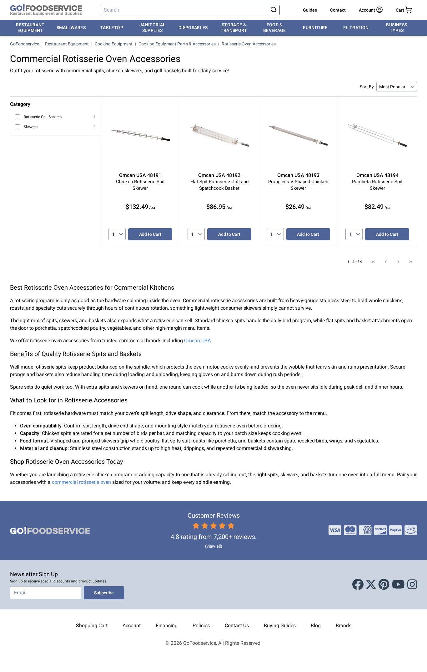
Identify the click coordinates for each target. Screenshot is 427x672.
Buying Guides (280, 625)
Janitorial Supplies (152, 27)
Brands (343, 625)
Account (132, 625)
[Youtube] (398, 584)
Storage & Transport (234, 27)
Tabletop (111, 27)
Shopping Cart (92, 625)
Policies (201, 625)
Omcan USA (197, 341)
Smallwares (71, 27)
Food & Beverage (274, 27)
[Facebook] (358, 584)
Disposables (193, 27)
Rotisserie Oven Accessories (249, 43)
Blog (316, 625)
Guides (310, 10)
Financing (167, 625)
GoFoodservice (24, 43)
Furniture (315, 27)
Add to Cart (150, 234)
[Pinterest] (383, 584)
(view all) (213, 546)
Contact (338, 10)
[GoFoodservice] (46, 10)
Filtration (356, 27)
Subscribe (104, 592)
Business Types (396, 27)
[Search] (273, 10)
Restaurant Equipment (30, 27)
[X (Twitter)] (371, 584)
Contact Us (237, 625)
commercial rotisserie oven (81, 482)
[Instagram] (412, 584)
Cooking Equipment (114, 43)
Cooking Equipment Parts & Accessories (177, 43)
